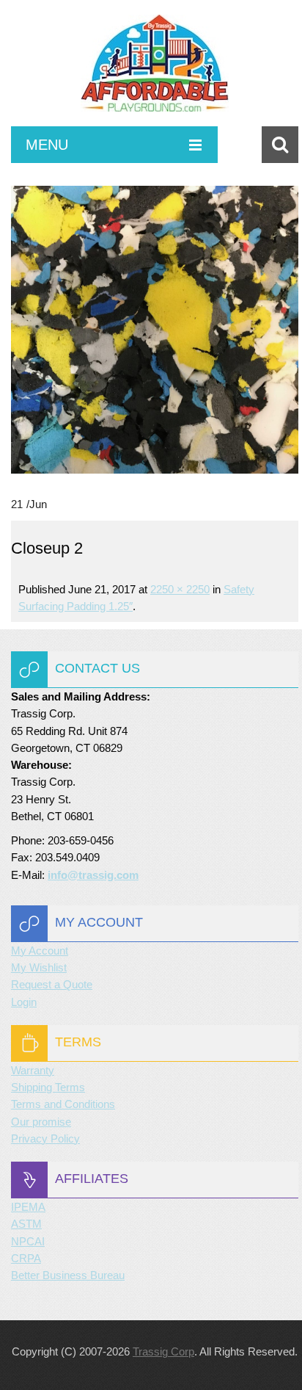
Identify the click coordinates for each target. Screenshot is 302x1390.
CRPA (26, 1258)
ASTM (26, 1223)
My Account (39, 950)
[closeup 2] (154, 329)
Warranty (32, 1070)
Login (24, 1002)
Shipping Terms (48, 1087)
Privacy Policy (45, 1138)
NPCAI (28, 1241)
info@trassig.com (93, 875)
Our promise (41, 1121)
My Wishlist (39, 967)
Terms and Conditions (63, 1104)
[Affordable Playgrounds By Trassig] (155, 70)
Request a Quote (51, 984)
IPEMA (28, 1207)
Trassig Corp (163, 1351)
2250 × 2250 (180, 589)
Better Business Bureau (68, 1275)
